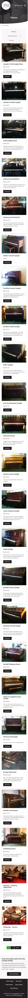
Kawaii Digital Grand (10, 141)
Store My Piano (14, 974)
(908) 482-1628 (18, 5)
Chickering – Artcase (10, 927)
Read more (8, 77)
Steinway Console (9, 436)
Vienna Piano (16, 993)
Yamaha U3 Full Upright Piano (13, 64)
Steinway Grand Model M (11, 217)
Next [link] (17, 947)
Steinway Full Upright (10, 737)
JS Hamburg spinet (9, 849)
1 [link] (9, 948)
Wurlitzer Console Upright (12, 288)
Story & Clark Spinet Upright (12, 403)
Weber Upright (8, 365)
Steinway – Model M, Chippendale (10, 886)
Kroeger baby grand (9, 772)
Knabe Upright (8, 549)
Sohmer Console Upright (11, 256)
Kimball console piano (10, 810)
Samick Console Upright (11, 474)
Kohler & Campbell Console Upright (12, 697)
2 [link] (13, 948)
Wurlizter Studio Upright (11, 326)
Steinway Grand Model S (11, 179)
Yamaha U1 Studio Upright (11, 102)
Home (3, 25)
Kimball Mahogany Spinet (11, 664)
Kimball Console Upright (11, 587)
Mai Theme (19, 995)
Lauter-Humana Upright (11, 511)
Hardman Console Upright (12, 626)
